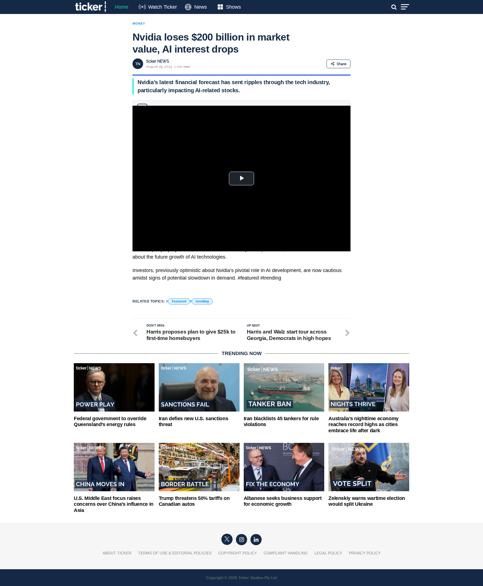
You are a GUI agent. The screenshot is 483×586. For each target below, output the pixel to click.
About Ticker (117, 553)
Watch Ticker (162, 7)
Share (341, 64)
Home (121, 7)
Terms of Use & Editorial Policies (175, 553)
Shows (233, 7)
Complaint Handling (286, 553)
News (200, 7)
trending (202, 301)
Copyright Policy (237, 553)
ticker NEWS (157, 61)
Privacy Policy (365, 553)
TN (138, 64)
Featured (179, 301)
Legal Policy (328, 553)
